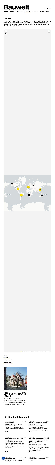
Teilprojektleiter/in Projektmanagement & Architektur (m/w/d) (14, 460)
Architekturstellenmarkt (17, 417)
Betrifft (35, 11)
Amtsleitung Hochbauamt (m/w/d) (38, 422)
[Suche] (45, 9)
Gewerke (7, 361)
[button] (21, 195)
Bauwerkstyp (8, 359)
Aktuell (19, 11)
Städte (6, 357)
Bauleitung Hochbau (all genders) (14, 438)
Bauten (27, 11)
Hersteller (7, 363)
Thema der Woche (7, 11)
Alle (5, 355)
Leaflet (23, 351)
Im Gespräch (45, 11)
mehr (22, 404)
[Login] (47, 9)
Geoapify (48, 351)
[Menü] (50, 9)
